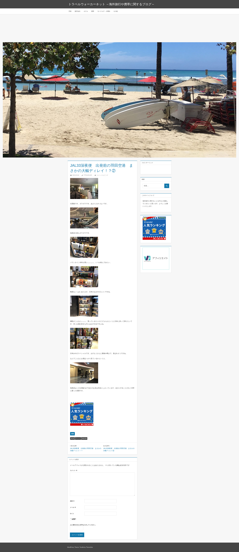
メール (73, 507)
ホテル (86, 11)
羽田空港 (84, 438)
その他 (115, 11)
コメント (73, 470)
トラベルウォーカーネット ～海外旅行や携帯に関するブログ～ (111, 4)
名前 (72, 501)
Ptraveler (88, 175)
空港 (70, 11)
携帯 (92, 11)
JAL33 (72, 438)
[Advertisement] (119, 28)
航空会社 (77, 11)
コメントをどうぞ (102, 175)
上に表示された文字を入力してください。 (83, 525)
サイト (72, 513)
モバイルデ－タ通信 (103, 11)
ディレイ (78, 438)
